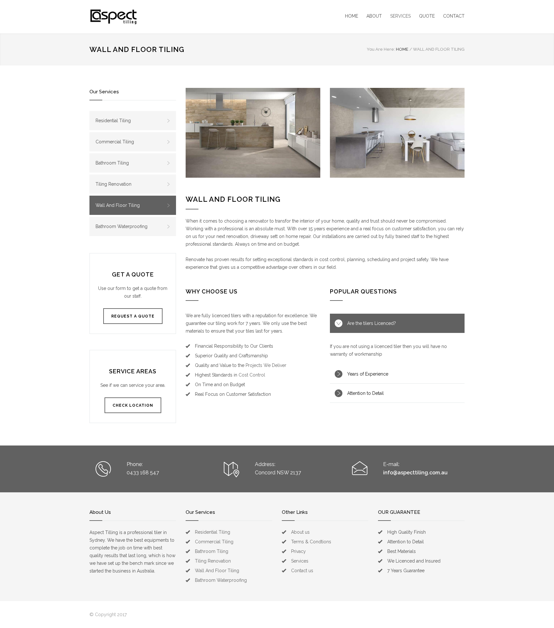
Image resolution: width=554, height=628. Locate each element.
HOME (351, 16)
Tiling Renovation (113, 184)
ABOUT (374, 16)
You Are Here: (381, 49)
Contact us (302, 570)
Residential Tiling (113, 120)
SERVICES (400, 16)
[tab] (397, 323)
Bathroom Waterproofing (121, 226)
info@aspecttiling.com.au (415, 473)
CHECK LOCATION (133, 405)
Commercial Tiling (115, 141)
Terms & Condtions (311, 541)
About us (300, 532)
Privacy (298, 551)
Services (299, 561)
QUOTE (427, 16)
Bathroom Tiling (112, 162)
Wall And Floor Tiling (118, 205)
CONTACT (454, 16)
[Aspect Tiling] (113, 16)
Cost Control (252, 375)
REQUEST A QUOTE (133, 316)
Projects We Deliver (266, 365)
